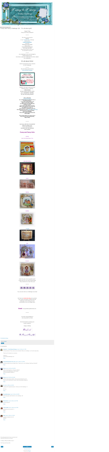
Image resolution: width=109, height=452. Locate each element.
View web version (27, 448)
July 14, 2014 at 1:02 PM (9, 385)
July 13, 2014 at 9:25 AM (10, 377)
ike (3, 385)
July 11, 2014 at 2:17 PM (21, 349)
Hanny (4, 368)
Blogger (29, 450)
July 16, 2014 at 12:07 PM (13, 400)
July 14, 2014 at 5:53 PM (14, 394)
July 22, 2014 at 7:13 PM (10, 415)
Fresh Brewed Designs (27, 70)
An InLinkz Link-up (4, 338)
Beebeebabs (5, 400)
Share (2, 343)
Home (27, 446)
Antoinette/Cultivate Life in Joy (9, 361)
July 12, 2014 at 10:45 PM (10, 368)
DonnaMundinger (6, 394)
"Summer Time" (26, 39)
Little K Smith (6, 407)
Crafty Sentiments (27, 42)
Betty (4, 415)
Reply (4, 358)
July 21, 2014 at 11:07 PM (13, 407)
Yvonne (27, 228)
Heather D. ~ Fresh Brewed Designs (10, 349)
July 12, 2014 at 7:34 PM (20, 361)
